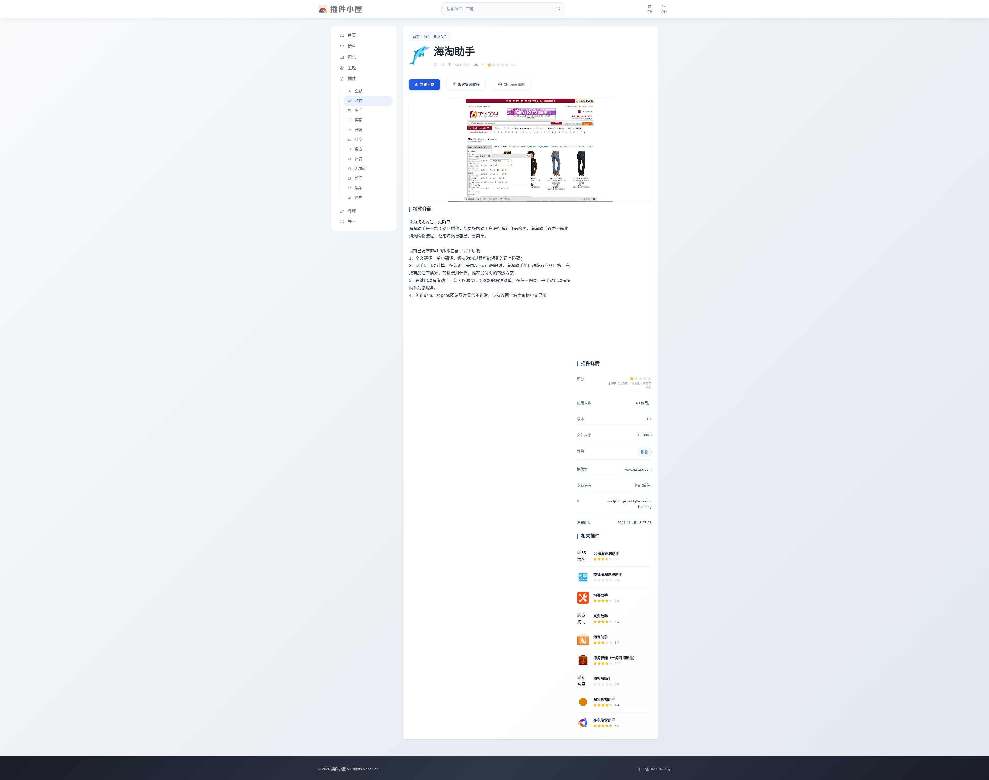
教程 (352, 211)
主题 (352, 68)
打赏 (649, 12)
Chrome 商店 (514, 84)
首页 (352, 35)
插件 (352, 78)
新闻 (358, 178)
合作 (664, 12)
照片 (358, 197)
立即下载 (427, 84)
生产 (358, 110)
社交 (358, 139)
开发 (358, 130)
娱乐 (358, 188)
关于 (352, 221)
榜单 (352, 46)
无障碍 (360, 168)
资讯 (352, 57)
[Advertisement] (490, 351)
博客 (358, 120)
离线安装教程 (469, 84)
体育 (358, 159)
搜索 (358, 149)
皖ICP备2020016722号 (654, 769)
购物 (358, 101)
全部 (358, 91)
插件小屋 (338, 769)
